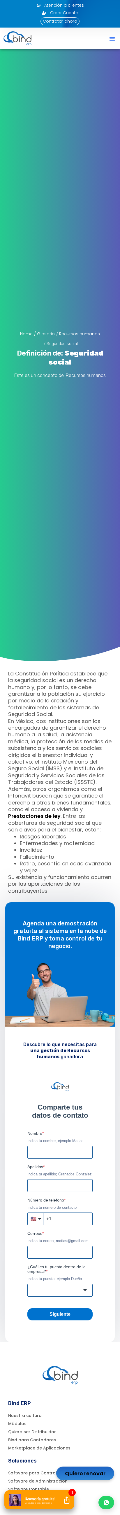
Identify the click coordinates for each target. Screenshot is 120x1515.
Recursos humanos (79, 334)
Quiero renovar (85, 1473)
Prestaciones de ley (34, 816)
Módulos (17, 1424)
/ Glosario (44, 334)
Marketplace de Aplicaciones (39, 1448)
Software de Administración (38, 1481)
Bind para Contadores (32, 1440)
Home (26, 334)
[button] (112, 38)
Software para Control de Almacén (46, 1473)
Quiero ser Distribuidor (32, 1432)
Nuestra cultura (25, 1415)
